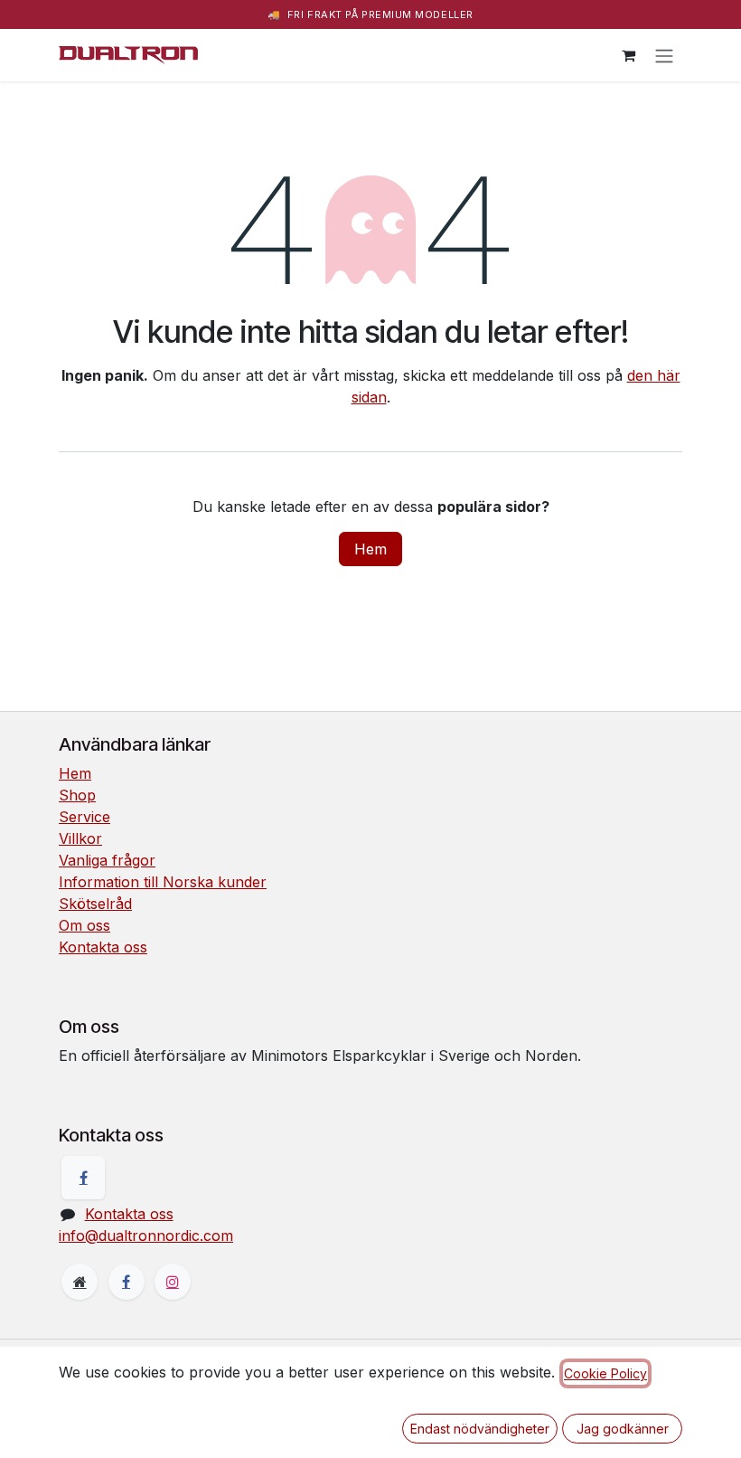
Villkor (80, 838)
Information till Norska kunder (163, 882)
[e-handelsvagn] (628, 55)
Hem (370, 549)
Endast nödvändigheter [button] (479, 1428)
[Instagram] (173, 1282)
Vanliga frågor (107, 860)
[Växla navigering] (664, 55)
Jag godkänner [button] (623, 1428)
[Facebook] (83, 1177)
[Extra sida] (79, 1282)
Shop (77, 795)
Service (84, 817)
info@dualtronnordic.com (146, 1235)
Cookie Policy (605, 1373)
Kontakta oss (103, 947)
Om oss (84, 925)
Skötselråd (95, 904)
